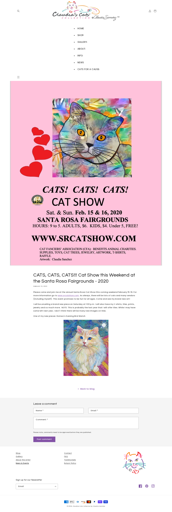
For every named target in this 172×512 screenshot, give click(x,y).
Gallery (19, 456)
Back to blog (87, 388)
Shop (18, 453)
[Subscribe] (55, 486)
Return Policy (70, 463)
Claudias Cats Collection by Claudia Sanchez (89, 506)
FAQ (66, 456)
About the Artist (23, 460)
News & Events (22, 463)
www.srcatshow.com (68, 295)
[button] (18, 77)
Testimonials (70, 460)
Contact (68, 453)
